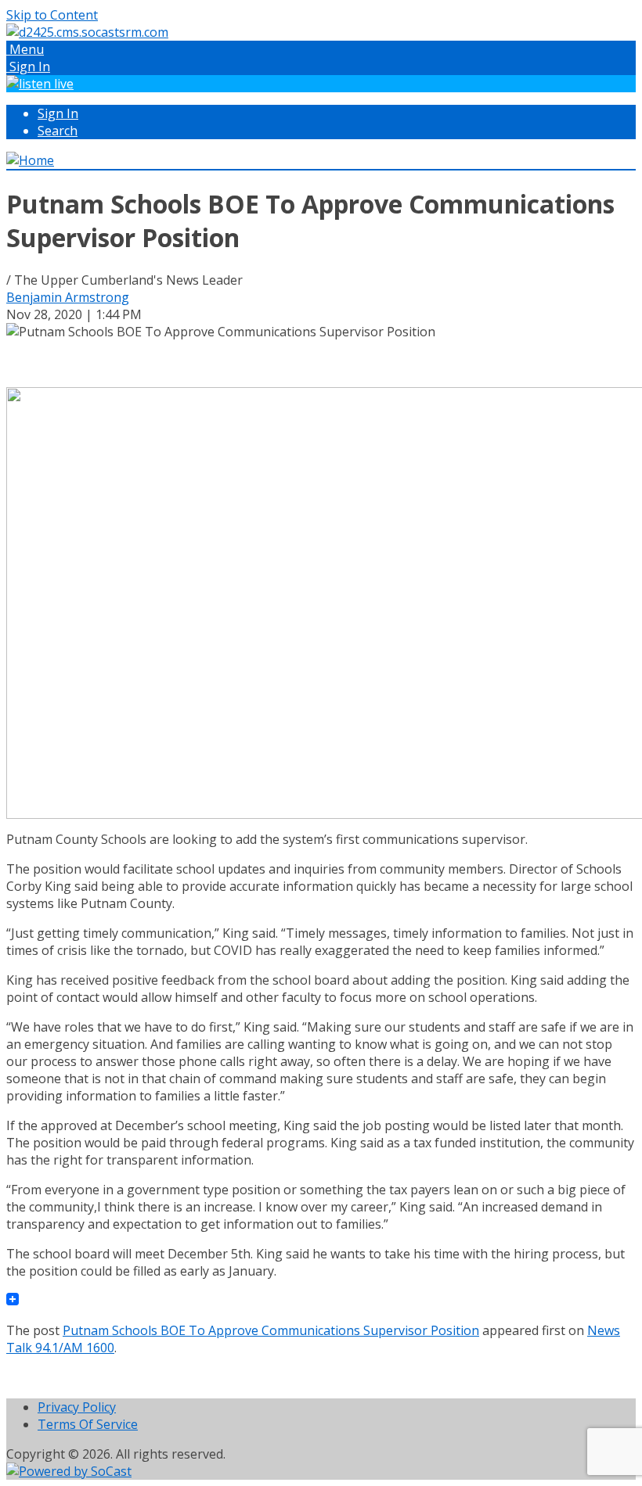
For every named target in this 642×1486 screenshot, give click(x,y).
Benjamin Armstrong (67, 297)
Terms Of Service (88, 1424)
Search (58, 130)
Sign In (58, 113)
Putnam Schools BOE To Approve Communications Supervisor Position (271, 1330)
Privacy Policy (77, 1407)
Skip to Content (52, 14)
